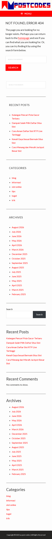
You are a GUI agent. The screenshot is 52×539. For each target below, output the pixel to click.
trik (13, 200)
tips (13, 191)
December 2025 (19, 254)
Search (9, 309)
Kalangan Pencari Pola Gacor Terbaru (24, 338)
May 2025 (17, 280)
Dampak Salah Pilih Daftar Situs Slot (23, 342)
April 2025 (17, 285)
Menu (28, 13)
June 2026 (16, 236)
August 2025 (18, 267)
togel (14, 195)
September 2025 (20, 263)
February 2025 (19, 294)
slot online (16, 186)
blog (14, 178)
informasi (16, 182)
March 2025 (18, 289)
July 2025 (16, 272)
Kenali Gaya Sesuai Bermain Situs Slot (24, 355)
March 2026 (18, 249)
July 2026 (16, 231)
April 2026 (17, 245)
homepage (24, 37)
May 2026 (17, 240)
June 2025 (16, 276)
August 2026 (18, 227)
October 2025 (19, 258)
